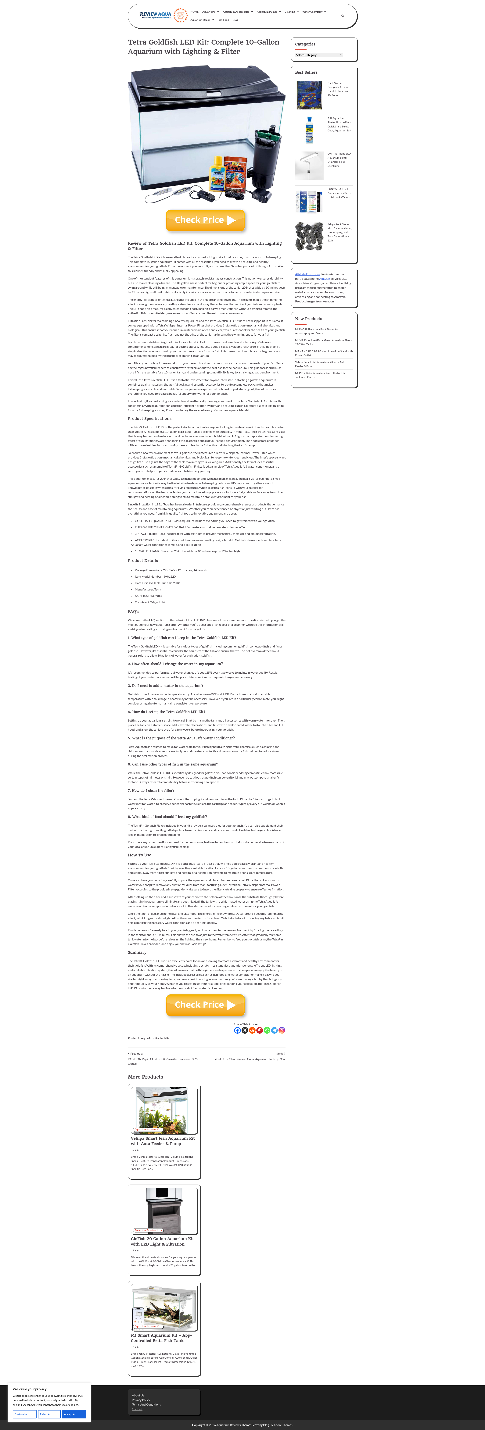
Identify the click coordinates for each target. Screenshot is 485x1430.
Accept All (70, 1414)
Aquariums (208, 11)
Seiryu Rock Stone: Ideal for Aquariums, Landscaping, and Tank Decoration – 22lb (340, 232)
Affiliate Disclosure (307, 274)
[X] (245, 1030)
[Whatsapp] (267, 1030)
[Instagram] (281, 1030)
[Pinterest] (259, 1030)
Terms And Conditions (146, 1404)
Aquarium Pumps (267, 11)
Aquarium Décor (200, 19)
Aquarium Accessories (236, 11)
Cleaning (290, 11)
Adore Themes (283, 1425)
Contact (137, 1409)
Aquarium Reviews (228, 1425)
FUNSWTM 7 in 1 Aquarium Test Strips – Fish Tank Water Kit (340, 193)
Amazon (324, 278)
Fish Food (223, 19)
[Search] (343, 16)
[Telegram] (274, 1030)
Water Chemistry (312, 11)
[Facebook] (237, 1030)
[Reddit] (252, 1030)
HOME (194, 11)
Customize (21, 1414)
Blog (235, 19)
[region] (49, 1402)
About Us (138, 1395)
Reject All (45, 1414)
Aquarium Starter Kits (155, 1038)
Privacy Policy (141, 1400)
